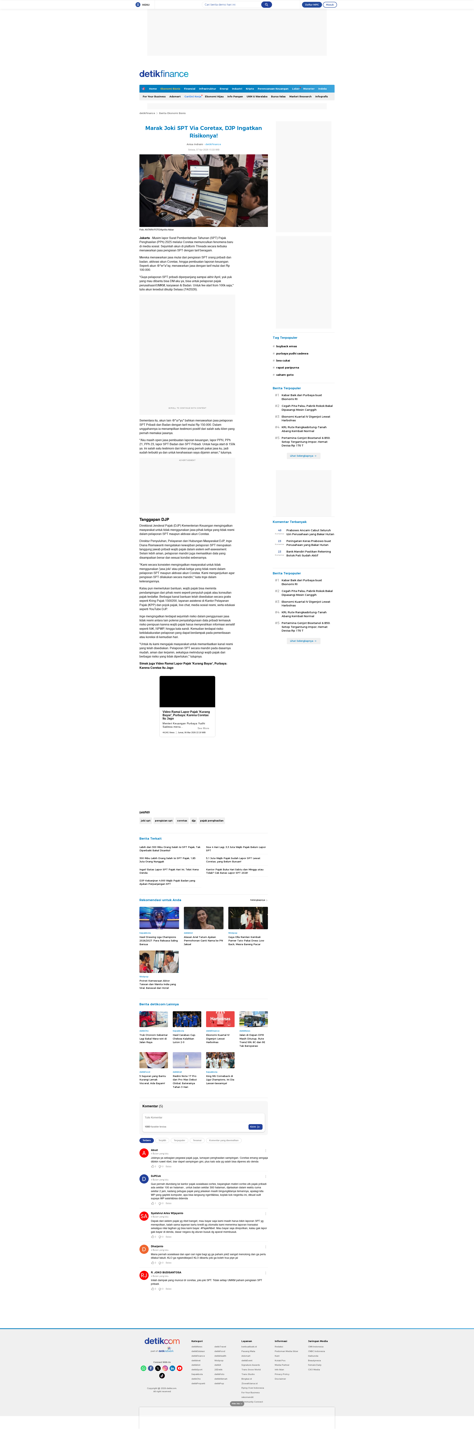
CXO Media (314, 1369)
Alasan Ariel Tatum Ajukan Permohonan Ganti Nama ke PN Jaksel (203, 941)
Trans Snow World (251, 1369)
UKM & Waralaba (257, 96)
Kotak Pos (280, 1360)
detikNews (196, 1346)
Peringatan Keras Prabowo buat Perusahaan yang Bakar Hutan (308, 543)
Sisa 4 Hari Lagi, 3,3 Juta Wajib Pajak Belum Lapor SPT (236, 849)
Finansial (189, 88)
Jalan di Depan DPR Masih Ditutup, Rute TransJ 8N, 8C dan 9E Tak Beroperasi (252, 1040)
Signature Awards (250, 1365)
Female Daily (314, 1365)
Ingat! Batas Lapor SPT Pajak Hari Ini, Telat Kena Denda (169, 871)
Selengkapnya (258, 900)
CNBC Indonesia (316, 1351)
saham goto (285, 375)
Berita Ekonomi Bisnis (172, 113)
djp (194, 820)
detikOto (196, 1379)
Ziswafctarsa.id (249, 1383)
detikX (217, 1365)
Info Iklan (279, 1369)
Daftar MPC (312, 4)
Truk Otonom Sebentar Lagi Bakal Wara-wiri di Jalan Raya (153, 1038)
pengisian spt (164, 820)
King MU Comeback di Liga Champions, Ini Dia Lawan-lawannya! (220, 1080)
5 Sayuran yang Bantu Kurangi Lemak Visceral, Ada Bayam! (152, 1080)
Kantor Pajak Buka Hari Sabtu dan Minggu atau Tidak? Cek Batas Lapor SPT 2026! (234, 871)
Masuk (330, 4)
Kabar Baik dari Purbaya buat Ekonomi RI (302, 397)
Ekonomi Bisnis (170, 88)
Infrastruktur (207, 88)
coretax (182, 820)
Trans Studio (248, 1374)
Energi (224, 88)
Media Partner (282, 1365)
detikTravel (220, 1346)
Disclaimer (280, 1379)
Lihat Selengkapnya (301, 455)
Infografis (321, 96)
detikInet (196, 1360)
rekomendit (247, 1397)
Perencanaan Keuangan (273, 88)
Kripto (250, 88)
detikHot (195, 1365)
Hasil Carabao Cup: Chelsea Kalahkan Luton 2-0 (184, 1038)
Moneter (309, 88)
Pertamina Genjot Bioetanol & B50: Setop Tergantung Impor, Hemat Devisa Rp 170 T (306, 441)
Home (153, 88)
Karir (277, 1356)
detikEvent (246, 1360)
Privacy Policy (282, 1374)
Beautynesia (314, 1360)
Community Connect (252, 1401)
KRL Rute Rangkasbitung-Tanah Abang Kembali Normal (304, 429)
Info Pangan (235, 96)
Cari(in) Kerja (192, 96)
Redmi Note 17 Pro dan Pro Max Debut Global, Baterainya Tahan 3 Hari (185, 1081)
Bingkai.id (246, 1379)
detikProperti (198, 1383)
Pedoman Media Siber (286, 1351)
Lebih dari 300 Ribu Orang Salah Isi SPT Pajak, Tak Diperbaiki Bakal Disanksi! (169, 849)
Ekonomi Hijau (214, 96)
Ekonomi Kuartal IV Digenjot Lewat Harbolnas (218, 1038)
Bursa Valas (278, 96)
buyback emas (286, 346)
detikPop (219, 1383)
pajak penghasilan (211, 820)
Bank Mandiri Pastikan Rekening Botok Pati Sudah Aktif (308, 553)
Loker (296, 88)
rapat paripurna (287, 367)
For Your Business (154, 96)
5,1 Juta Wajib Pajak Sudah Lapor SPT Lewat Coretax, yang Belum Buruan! (233, 860)
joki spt (146, 820)
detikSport (196, 1369)
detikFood (219, 1351)
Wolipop (218, 1360)
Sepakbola (197, 1374)
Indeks (322, 88)
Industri (237, 88)
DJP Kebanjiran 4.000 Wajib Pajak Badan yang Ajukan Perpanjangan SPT (167, 882)
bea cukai (283, 360)
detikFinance (147, 113)
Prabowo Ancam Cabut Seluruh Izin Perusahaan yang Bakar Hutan (310, 532)
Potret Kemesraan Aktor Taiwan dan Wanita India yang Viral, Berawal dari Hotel (157, 984)
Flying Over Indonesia (252, 1388)
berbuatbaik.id (249, 1346)
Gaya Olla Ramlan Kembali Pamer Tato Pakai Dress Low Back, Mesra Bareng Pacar (246, 941)
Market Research (300, 96)
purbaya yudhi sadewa (292, 353)
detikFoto (219, 1374)
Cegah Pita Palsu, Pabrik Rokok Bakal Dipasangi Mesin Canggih (307, 407)
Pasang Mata (248, 1351)
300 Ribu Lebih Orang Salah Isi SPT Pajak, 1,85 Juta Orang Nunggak (167, 860)
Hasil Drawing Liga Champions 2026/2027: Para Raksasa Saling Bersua (158, 941)
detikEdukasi (198, 1351)
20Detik (218, 1369)
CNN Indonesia (315, 1346)
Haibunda (313, 1356)
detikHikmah (220, 1379)
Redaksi (279, 1346)
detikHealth (220, 1356)
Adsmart (175, 96)
